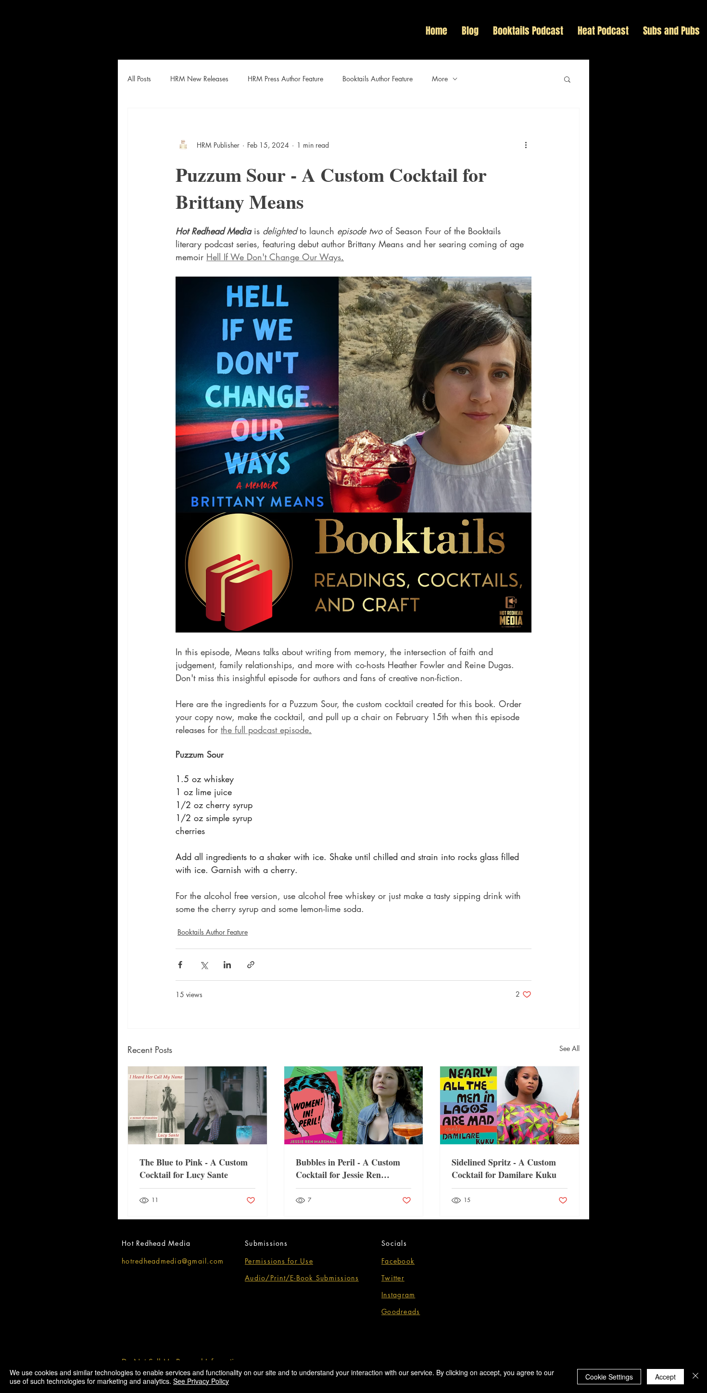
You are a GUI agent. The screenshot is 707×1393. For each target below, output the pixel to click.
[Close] (695, 1376)
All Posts (139, 78)
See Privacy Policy (201, 1381)
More (440, 78)
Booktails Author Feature (377, 78)
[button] (698, 55)
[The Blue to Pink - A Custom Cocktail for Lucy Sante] (197, 1105)
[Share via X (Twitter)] (203, 964)
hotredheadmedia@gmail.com (173, 1261)
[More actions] (525, 145)
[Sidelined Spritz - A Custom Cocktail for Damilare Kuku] (509, 1105)
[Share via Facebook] (180, 964)
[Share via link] (250, 964)
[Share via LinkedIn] (227, 964)
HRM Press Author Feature (285, 78)
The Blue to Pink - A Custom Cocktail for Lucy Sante (193, 1168)
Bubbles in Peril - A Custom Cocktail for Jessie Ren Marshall (348, 1168)
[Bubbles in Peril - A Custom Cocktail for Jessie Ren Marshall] (353, 1105)
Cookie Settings (609, 1376)
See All (569, 1048)
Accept (665, 1376)
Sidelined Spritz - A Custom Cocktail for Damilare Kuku (504, 1168)
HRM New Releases (199, 78)
